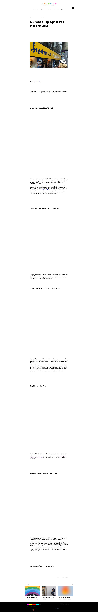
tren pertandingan (46, 189)
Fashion (67, 577)
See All (72, 584)
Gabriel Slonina (40, 542)
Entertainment (62, 577)
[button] (49, 57)
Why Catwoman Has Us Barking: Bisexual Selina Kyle (48, 598)
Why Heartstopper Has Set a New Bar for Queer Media (32, 598)
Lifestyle (58, 577)
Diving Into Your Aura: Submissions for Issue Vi (65, 598)
